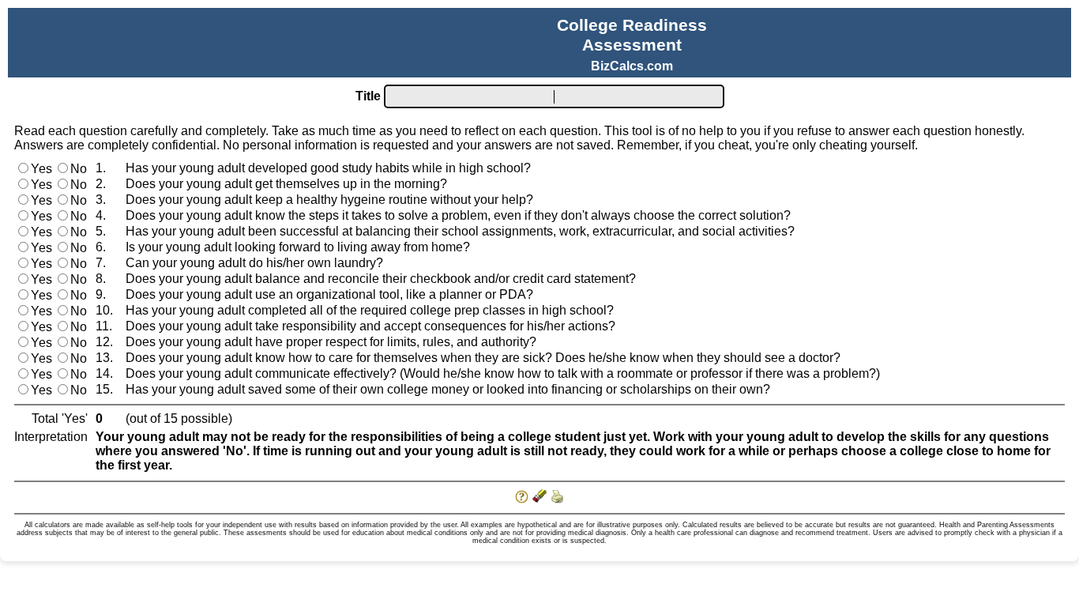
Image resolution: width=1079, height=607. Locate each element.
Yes (41, 168)
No (78, 168)
